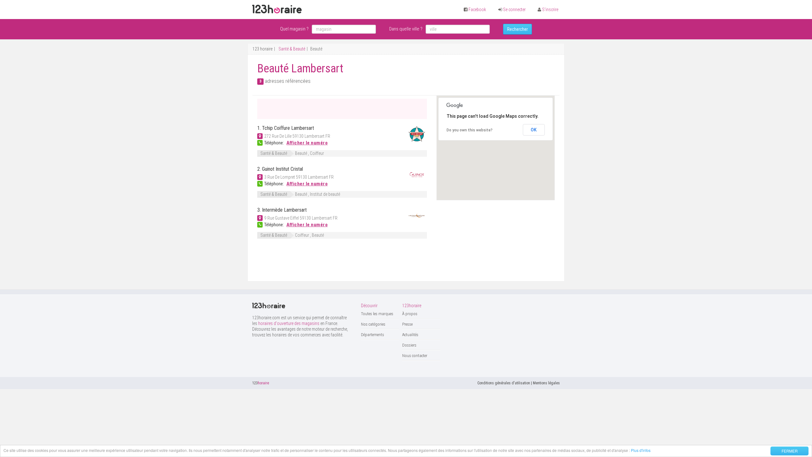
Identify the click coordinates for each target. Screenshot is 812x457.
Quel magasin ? (294, 29)
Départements (372, 334)
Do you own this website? (470, 130)
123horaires (277, 9)
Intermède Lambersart (284, 210)
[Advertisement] (331, 108)
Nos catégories (373, 324)
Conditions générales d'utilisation (503, 383)
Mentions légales (546, 383)
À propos (409, 313)
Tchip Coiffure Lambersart (288, 128)
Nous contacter (414, 355)
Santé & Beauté (291, 48)
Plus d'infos (641, 450)
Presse (407, 324)
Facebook (477, 9)
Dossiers (409, 345)
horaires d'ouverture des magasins (288, 323)
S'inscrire (550, 9)
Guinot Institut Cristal (282, 169)
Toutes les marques (377, 313)
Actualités (410, 334)
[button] (523, 158)
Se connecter (514, 9)
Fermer (790, 451)
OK (534, 129)
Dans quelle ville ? (405, 29)
